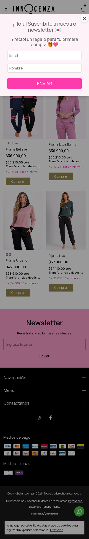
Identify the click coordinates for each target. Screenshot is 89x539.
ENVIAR (44, 84)
